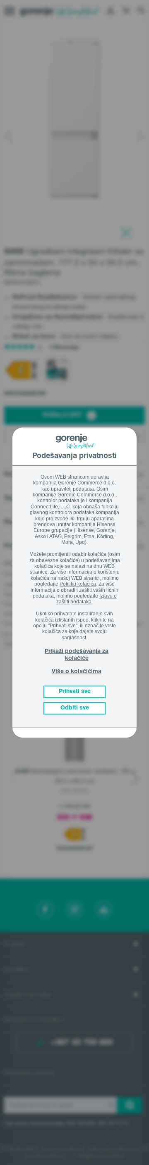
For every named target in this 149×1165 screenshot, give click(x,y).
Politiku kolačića (78, 584)
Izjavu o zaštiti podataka (86, 599)
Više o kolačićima (76, 672)
